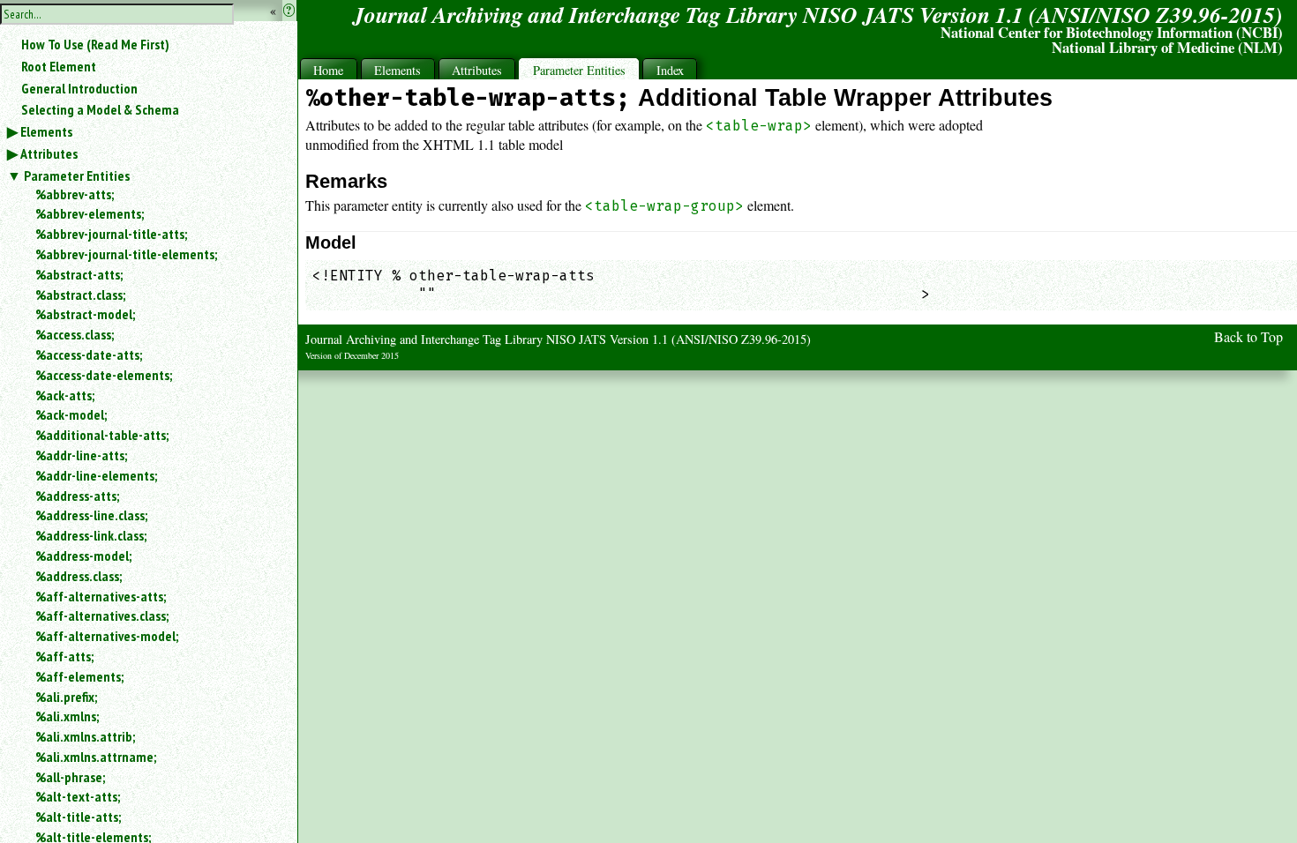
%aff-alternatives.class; (102, 615)
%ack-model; (71, 414)
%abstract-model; (85, 314)
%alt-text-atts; (77, 796)
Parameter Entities (77, 175)
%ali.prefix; (66, 696)
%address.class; (78, 576)
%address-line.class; (91, 515)
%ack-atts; (64, 395)
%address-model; (83, 555)
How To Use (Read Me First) (95, 44)
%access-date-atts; (88, 354)
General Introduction (79, 88)
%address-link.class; (90, 535)
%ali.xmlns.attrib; (85, 736)
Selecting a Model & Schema (100, 109)
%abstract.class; (80, 294)
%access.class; (74, 334)
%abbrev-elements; (89, 213)
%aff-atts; (64, 656)
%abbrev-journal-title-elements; (126, 254)
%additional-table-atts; (102, 435)
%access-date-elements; (103, 375)
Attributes (49, 153)
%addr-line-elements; (96, 475)
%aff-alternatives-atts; (100, 596)
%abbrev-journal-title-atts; (111, 233)
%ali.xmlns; (67, 716)
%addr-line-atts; (81, 455)
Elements (46, 131)
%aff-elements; (79, 676)
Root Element (58, 66)
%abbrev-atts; (74, 194)
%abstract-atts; (79, 274)
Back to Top (1248, 336)
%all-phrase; (70, 777)
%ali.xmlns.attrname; (95, 756)
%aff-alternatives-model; (106, 636)
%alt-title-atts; (78, 816)
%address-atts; (77, 495)
